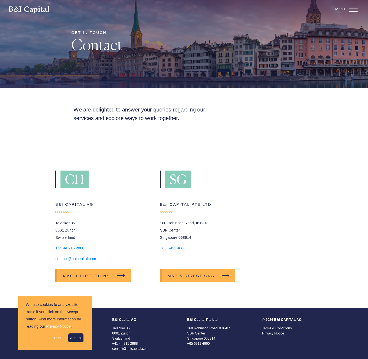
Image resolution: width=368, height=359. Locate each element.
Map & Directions (86, 276)
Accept (76, 338)
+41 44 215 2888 (69, 248)
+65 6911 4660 (172, 248)
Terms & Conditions (277, 328)
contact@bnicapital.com (75, 259)
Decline (60, 338)
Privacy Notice (273, 333)
